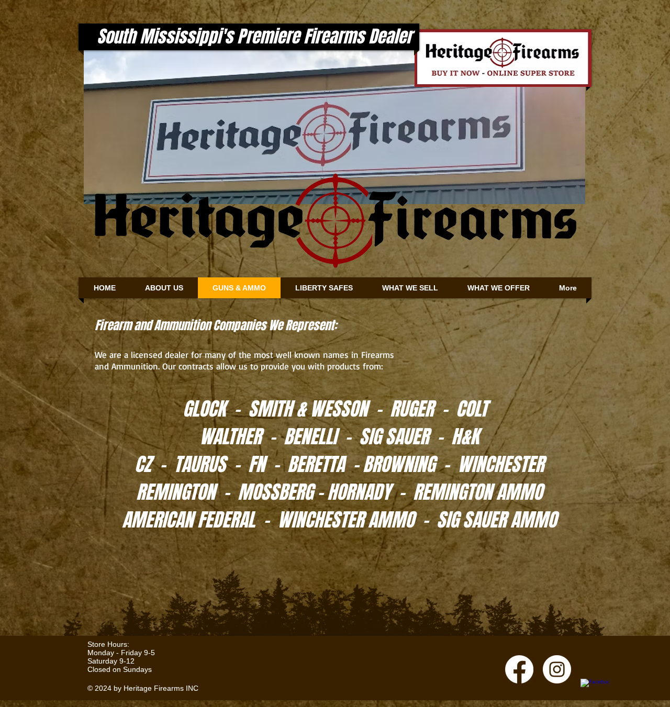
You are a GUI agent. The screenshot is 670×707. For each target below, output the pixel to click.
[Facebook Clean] (594, 693)
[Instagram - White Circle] (557, 669)
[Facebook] (519, 669)
